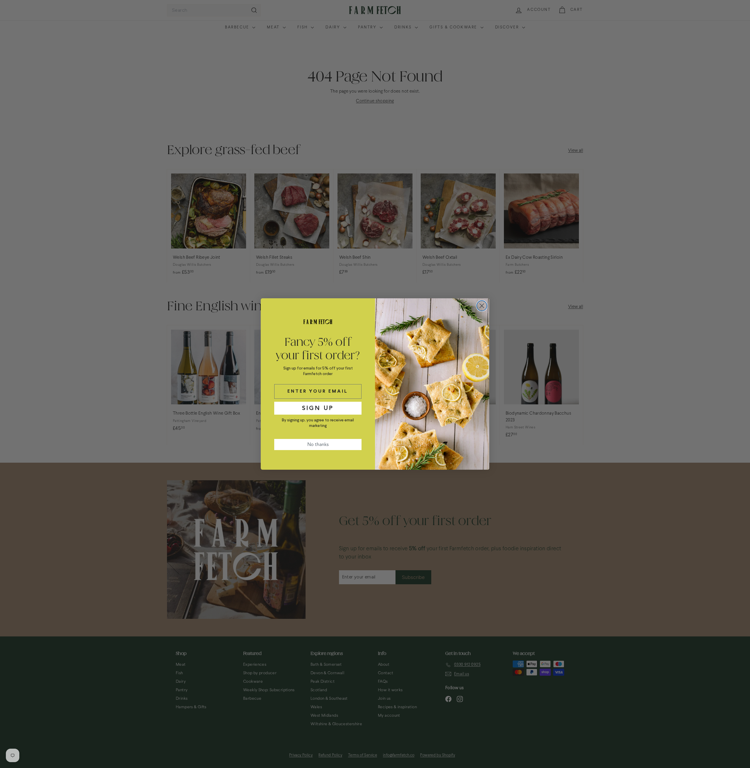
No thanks (318, 444)
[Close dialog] (482, 306)
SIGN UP (318, 408)
